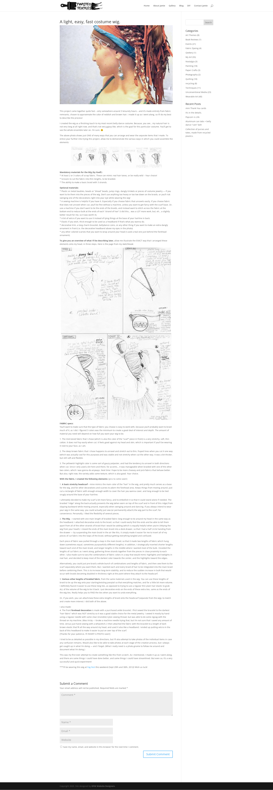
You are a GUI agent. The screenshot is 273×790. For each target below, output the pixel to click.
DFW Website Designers (103, 786)
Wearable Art (192, 96)
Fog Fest (91, 667)
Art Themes (191, 35)
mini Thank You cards (196, 108)
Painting (189, 66)
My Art (189, 57)
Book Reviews (192, 39)
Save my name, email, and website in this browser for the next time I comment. (101, 747)
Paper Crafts (191, 70)
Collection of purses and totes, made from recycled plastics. (198, 132)
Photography (192, 74)
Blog (181, 6)
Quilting (189, 79)
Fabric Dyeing (192, 48)
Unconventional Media (196, 92)
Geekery (189, 52)
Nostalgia (190, 61)
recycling (190, 83)
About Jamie (159, 6)
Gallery (172, 6)
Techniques (191, 87)
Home (147, 6)
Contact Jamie (201, 6)
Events (189, 44)
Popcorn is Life (192, 117)
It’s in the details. (194, 112)
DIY (188, 6)
